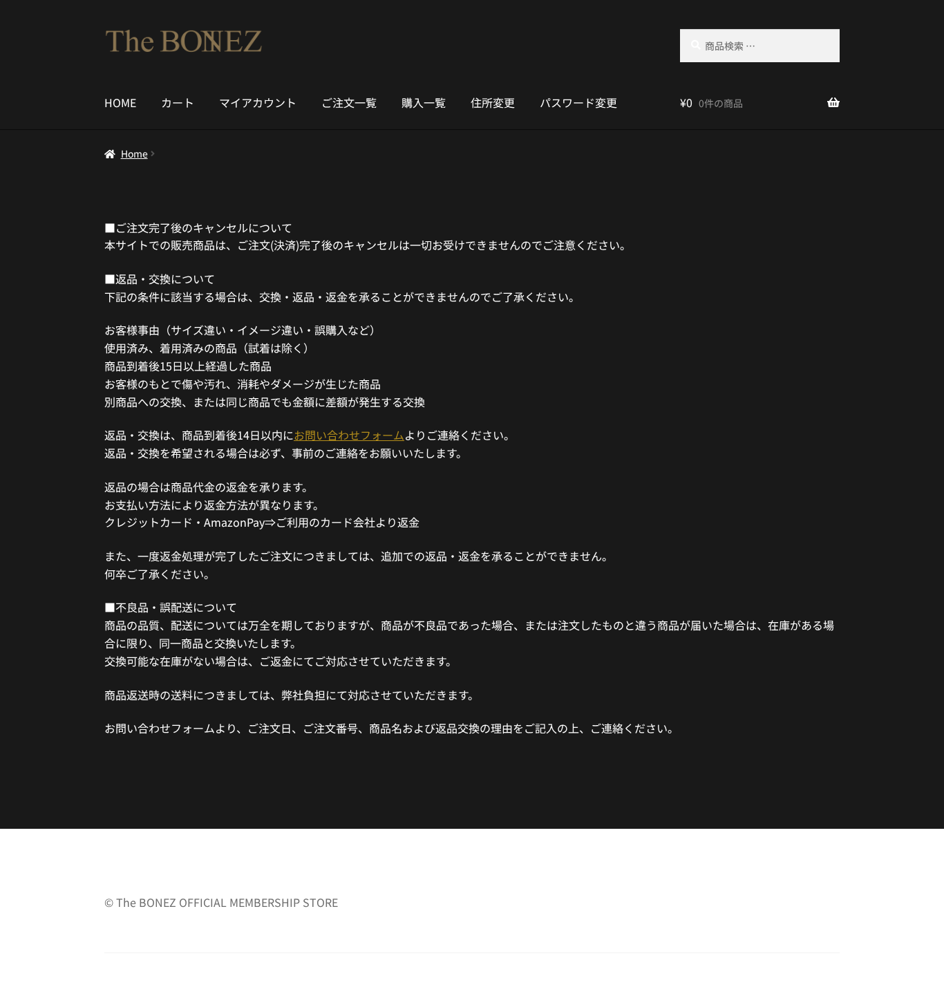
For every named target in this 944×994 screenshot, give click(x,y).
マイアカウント (257, 102)
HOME (120, 102)
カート (177, 102)
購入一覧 (424, 102)
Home (134, 153)
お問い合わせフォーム (349, 434)
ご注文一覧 (349, 102)
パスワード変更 (578, 102)
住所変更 (493, 102)
